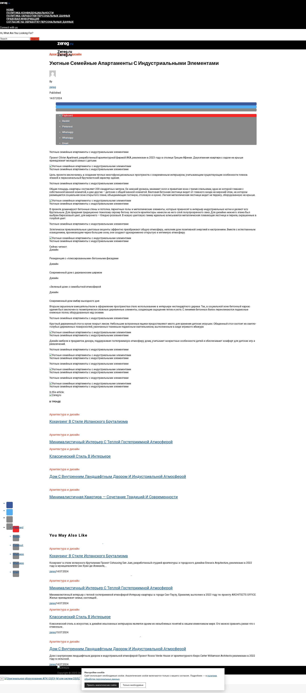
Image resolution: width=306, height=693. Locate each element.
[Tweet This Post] (156, 106)
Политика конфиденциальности (30, 12)
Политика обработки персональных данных (38, 15)
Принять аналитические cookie (102, 685)
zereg (52, 87)
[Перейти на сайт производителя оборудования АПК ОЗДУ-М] (42, 678)
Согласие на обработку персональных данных (39, 21)
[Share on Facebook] (156, 103)
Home (10, 9)
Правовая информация (22, 18)
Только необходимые (133, 685)
